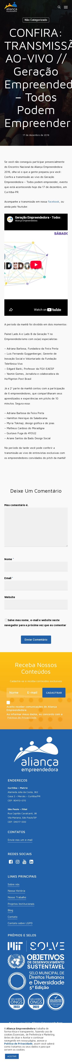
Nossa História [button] (16, 890)
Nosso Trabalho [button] (17, 897)
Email (8, 578)
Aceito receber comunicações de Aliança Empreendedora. (32, 708)
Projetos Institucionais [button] (21, 903)
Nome (9, 559)
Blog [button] (10, 910)
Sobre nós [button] (13, 884)
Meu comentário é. (16, 505)
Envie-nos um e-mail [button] (20, 839)
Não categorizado (36, 19)
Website (9, 597)
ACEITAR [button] (11, 1056)
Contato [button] (12, 916)
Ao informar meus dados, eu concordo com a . (34, 716)
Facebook (53, 201)
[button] (66, 7)
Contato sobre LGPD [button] (20, 923)
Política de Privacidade (21, 717)
